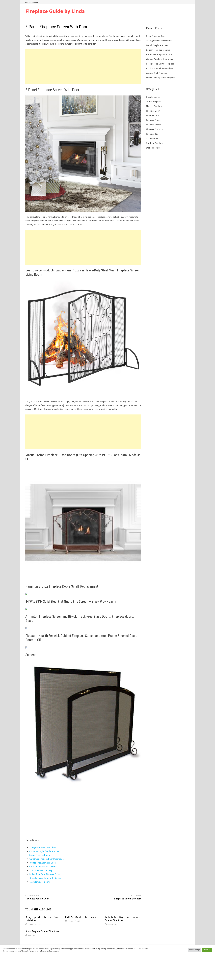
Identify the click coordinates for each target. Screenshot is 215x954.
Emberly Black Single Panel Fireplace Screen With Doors (123, 919)
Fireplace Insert (153, 115)
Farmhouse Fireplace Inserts (159, 54)
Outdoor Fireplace (154, 143)
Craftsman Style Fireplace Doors (44, 851)
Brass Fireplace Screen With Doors (42, 931)
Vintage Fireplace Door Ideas (42, 847)
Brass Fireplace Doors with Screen (45, 877)
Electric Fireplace (154, 106)
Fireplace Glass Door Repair (42, 870)
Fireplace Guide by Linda (55, 11)
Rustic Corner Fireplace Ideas (159, 68)
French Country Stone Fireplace (160, 77)
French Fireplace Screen (157, 45)
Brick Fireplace (153, 96)
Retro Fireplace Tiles (155, 36)
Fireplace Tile (152, 133)
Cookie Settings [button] (194, 950)
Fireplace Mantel (153, 120)
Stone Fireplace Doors (39, 855)
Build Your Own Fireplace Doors (80, 917)
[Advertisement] (83, 66)
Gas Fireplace (152, 138)
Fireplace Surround (154, 129)
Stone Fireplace (153, 147)
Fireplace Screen (153, 124)
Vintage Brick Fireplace (156, 73)
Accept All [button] (207, 950)
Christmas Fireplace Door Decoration (46, 858)
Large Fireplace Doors (39, 881)
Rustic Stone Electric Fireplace (160, 63)
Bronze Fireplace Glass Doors (42, 862)
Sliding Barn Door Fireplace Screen (45, 874)
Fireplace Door (153, 110)
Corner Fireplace (153, 101)
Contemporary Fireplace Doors (43, 866)
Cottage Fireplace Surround (159, 40)
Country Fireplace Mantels (158, 49)
